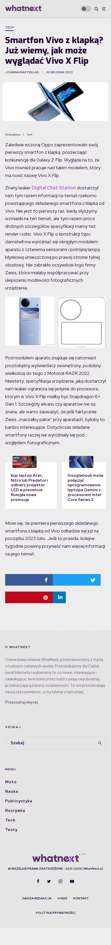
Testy (11, 829)
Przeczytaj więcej (21, 702)
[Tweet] (77, 580)
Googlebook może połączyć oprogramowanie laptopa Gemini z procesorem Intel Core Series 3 (86, 487)
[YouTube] (72, 881)
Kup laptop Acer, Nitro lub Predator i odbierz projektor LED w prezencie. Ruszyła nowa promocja (29, 487)
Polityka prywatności (55, 913)
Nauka (11, 791)
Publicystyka (19, 801)
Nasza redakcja (37, 898)
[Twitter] (49, 881)
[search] (100, 743)
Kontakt (81, 898)
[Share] (29, 580)
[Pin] (29, 597)
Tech (9, 27)
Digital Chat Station (54, 188)
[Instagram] (60, 881)
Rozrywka (15, 810)
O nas (62, 898)
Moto (11, 782)
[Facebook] (38, 881)
